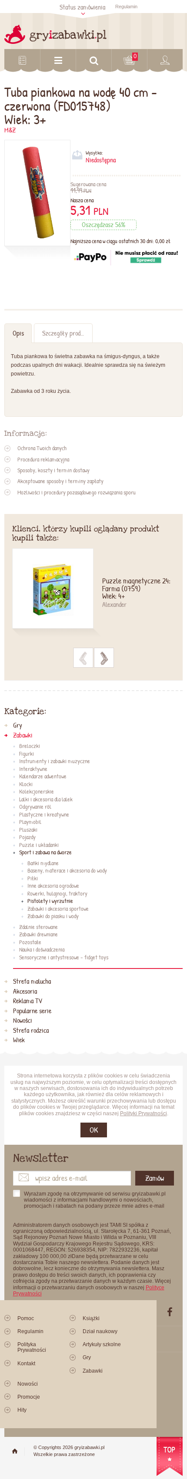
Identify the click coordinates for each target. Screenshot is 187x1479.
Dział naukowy (100, 1331)
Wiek (19, 1040)
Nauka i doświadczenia (41, 950)
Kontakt (26, 1363)
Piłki (32, 879)
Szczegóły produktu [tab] (66, 333)
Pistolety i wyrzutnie (50, 901)
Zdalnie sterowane (38, 927)
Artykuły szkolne (102, 1344)
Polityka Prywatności (31, 1347)
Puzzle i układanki (39, 845)
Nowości (22, 1020)
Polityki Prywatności (143, 1113)
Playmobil (30, 822)
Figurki (26, 754)
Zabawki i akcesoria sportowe (58, 909)
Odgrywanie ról (35, 807)
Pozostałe (30, 942)
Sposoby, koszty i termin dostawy (53, 470)
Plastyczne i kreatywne (44, 815)
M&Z (10, 130)
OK (94, 1129)
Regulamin (126, 6)
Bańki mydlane (43, 863)
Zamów (154, 1178)
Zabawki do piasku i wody (53, 916)
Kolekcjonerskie (36, 792)
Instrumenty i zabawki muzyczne (54, 761)
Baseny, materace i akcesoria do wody (67, 871)
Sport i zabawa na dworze (45, 852)
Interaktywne (33, 769)
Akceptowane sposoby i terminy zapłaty (60, 481)
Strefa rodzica (31, 1030)
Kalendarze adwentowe (43, 777)
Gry (17, 725)
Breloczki (29, 746)
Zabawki (23, 735)
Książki (91, 1318)
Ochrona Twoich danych (42, 448)
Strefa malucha (32, 981)
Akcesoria (25, 991)
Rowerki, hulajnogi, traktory (57, 894)
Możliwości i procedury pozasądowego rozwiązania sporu (76, 492)
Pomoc (25, 1318)
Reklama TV (27, 1001)
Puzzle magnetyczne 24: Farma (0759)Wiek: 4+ (136, 588)
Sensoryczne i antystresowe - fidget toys (63, 958)
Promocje (28, 1397)
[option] (93, 593)
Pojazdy (27, 837)
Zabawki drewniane (38, 935)
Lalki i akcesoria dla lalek (46, 800)
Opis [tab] (18, 333)
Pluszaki (28, 830)
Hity (22, 1410)
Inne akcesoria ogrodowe (53, 886)
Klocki (26, 784)
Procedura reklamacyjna (43, 459)
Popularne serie (32, 1011)
